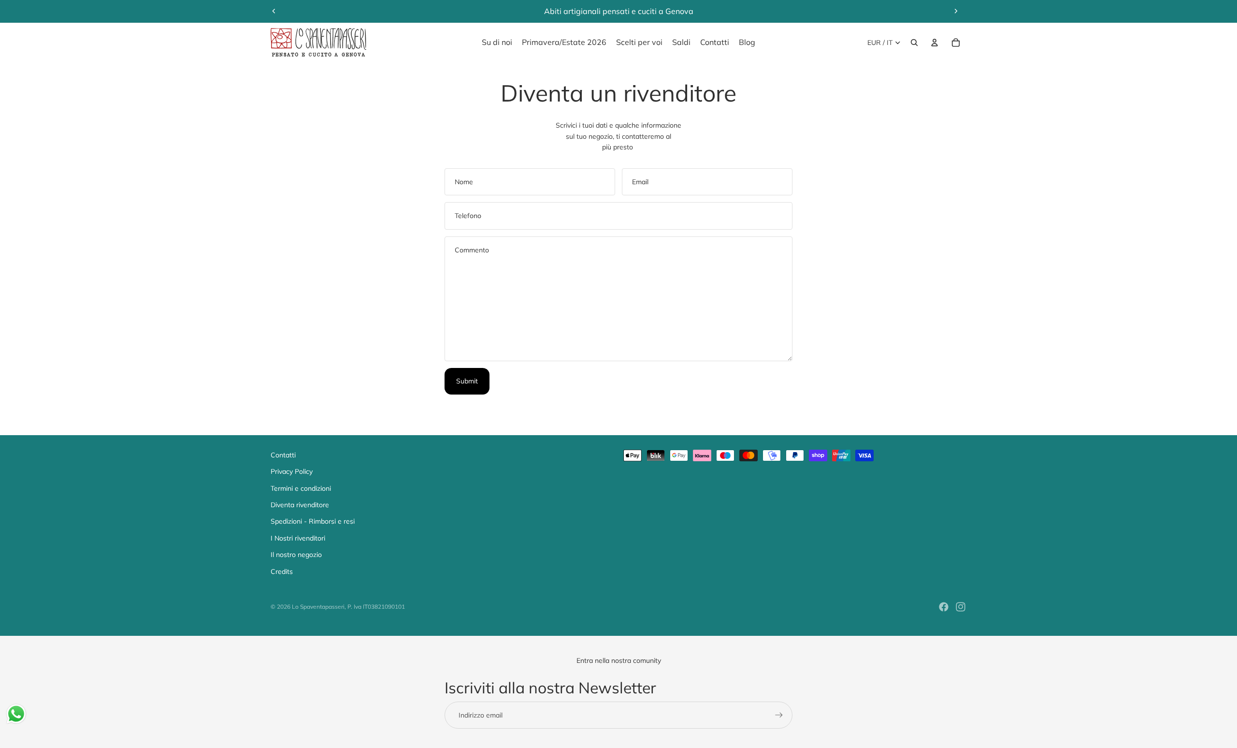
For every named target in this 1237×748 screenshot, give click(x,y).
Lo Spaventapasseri (318, 606)
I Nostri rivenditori (298, 538)
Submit (467, 381)
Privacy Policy (292, 471)
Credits (282, 571)
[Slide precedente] (274, 11)
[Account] (934, 42)
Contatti (283, 455)
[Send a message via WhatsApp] (16, 714)
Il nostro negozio (296, 554)
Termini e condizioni (301, 488)
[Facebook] (943, 607)
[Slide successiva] (955, 11)
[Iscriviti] (779, 715)
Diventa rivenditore (300, 504)
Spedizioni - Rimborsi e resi (313, 521)
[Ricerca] (914, 42)
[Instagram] (960, 607)
